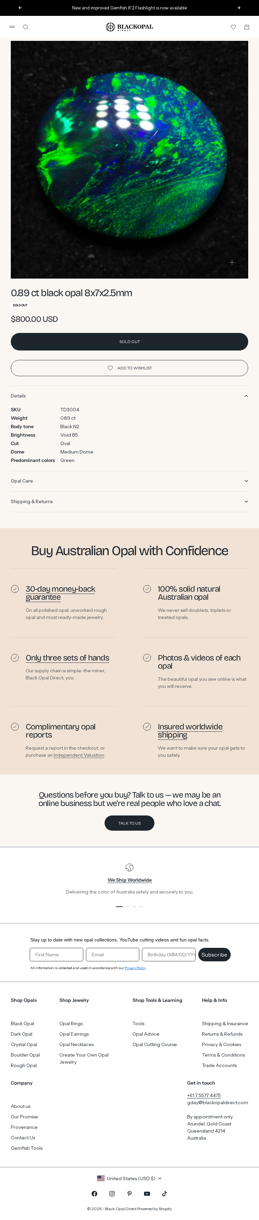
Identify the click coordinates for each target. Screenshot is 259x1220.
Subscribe (214, 954)
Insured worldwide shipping (190, 731)
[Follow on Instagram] (112, 1193)
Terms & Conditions (223, 1055)
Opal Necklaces (76, 1044)
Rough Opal (24, 1065)
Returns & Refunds (222, 1034)
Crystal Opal (24, 1044)
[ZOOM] (232, 262)
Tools (138, 1023)
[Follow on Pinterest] (129, 1193)
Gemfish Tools (26, 1148)
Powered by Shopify (154, 1208)
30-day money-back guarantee (60, 593)
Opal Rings (71, 1023)
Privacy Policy (135, 968)
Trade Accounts (219, 1065)
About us (20, 1106)
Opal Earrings (74, 1034)
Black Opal (22, 1023)
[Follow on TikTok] (164, 1193)
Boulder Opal (25, 1055)
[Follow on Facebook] (94, 1193)
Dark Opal (21, 1034)
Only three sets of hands (67, 658)
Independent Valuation (79, 755)
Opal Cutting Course (155, 1044)
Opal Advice (146, 1034)
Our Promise (24, 1117)
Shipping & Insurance (225, 1023)
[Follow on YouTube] (147, 1193)
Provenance (24, 1127)
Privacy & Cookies (221, 1044)
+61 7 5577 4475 (204, 1095)
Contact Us (23, 1138)
